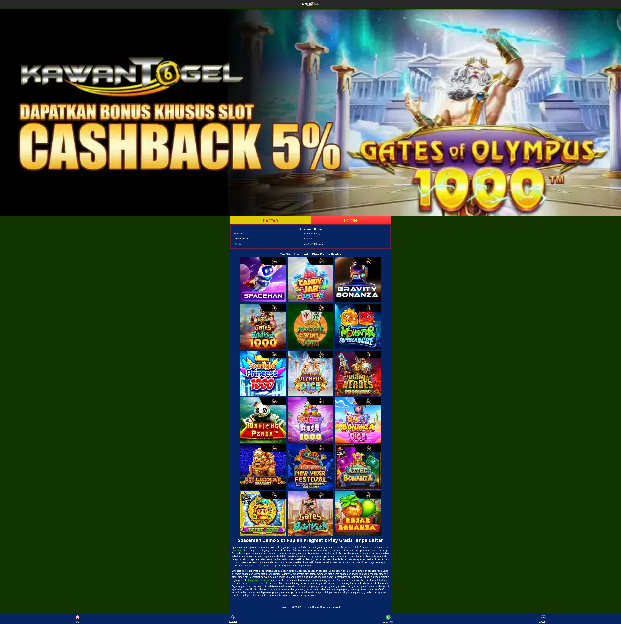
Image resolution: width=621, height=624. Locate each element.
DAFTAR (270, 220)
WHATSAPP (388, 621)
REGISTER (233, 621)
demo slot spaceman (258, 580)
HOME (78, 621)
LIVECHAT (543, 621)
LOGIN (350, 220)
